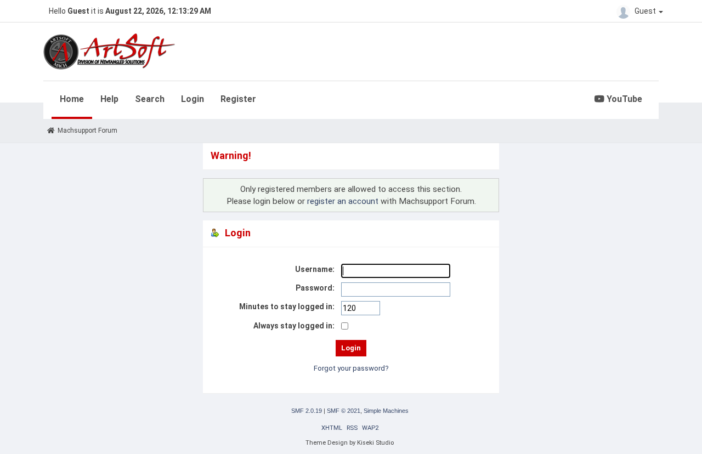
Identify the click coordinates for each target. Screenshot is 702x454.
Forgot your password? (351, 368)
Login (192, 99)
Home (72, 99)
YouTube (623, 99)
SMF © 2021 (343, 410)
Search (150, 99)
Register (238, 99)
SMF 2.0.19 (306, 410)
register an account (342, 201)
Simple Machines (386, 410)
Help (109, 99)
